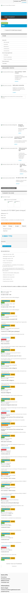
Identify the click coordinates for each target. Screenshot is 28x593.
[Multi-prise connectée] (14, 438)
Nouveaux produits (5, 578)
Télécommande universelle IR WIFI (23, 149)
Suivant (21, 204)
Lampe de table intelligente (7, 380)
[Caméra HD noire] (14, 536)
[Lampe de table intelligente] (14, 377)
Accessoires (6, 50)
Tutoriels (4, 63)
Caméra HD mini (5, 551)
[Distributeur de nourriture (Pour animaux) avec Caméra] (14, 414)
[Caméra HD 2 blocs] (14, 524)
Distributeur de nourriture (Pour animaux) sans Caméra (12, 430)
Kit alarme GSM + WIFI (21, 177)
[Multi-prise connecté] (6, 85)
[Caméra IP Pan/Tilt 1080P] (7, 137)
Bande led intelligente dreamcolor (9, 405)
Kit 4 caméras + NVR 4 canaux (8, 478)
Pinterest (24, 226)
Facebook (14, 566)
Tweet (4, 226)
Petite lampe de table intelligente (9, 368)
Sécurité (4, 40)
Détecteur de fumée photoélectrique (10, 503)
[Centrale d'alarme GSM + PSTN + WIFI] (9, 164)
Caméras (6, 44)
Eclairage (6, 55)
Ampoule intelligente (21, 125)
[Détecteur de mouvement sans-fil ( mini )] (14, 353)
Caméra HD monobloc (6, 515)
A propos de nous (5, 591)
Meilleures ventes (8, 68)
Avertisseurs (6, 48)
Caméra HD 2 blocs (5, 527)
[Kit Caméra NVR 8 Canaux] (7, 72)
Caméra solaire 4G (5, 454)
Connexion (24, 2)
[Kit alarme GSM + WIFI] (14, 291)
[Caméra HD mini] (14, 548)
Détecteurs (6, 46)
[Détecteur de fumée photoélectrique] (14, 499)
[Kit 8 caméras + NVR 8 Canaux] (14, 487)
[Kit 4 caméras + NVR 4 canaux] (14, 475)
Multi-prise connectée (18, 85)
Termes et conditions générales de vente (10, 589)
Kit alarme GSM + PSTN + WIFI (23, 165)
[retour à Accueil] (2, 30)
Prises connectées (8, 59)
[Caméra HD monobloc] (14, 512)
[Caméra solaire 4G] (14, 451)
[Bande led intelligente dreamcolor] (14, 402)
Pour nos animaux (8, 57)
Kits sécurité (6, 42)
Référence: (3, 213)
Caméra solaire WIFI (5, 466)
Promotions (4, 577)
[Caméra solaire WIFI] (14, 463)
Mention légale (4, 588)
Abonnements (5, 61)
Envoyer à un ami (7, 228)
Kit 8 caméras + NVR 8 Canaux (20, 72)
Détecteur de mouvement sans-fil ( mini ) (11, 356)
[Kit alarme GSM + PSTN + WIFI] (14, 304)
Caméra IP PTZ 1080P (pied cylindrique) (10, 331)
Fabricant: (3, 217)
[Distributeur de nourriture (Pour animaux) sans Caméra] (13, 97)
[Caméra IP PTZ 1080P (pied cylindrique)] (14, 328)
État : (2, 215)
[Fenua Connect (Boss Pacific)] (14, 8)
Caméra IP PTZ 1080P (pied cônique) (19, 137)
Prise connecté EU (5, 343)
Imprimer (5, 231)
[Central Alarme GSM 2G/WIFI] (8, 178)
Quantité (3, 241)
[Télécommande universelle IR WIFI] (9, 148)
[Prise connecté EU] (14, 340)
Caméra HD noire (5, 539)
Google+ (17, 226)
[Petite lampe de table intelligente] (9, 125)
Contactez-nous (17, 1)
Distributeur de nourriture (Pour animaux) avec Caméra (12, 417)
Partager (10, 226)
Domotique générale (7, 53)
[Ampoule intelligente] (14, 389)
